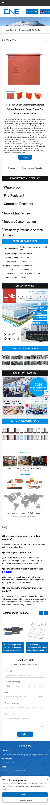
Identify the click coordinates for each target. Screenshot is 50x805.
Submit (25, 734)
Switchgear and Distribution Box (30, 30)
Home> (7, 30)
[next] (45, 95)
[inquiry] (46, 392)
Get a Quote (32, 11)
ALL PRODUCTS (9, 40)
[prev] (3, 95)
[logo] (12, 11)
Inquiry (25, 157)
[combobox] (9, 686)
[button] (41, 613)
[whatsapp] (46, 398)
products (6, 571)
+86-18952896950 (8, 763)
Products (13, 30)
